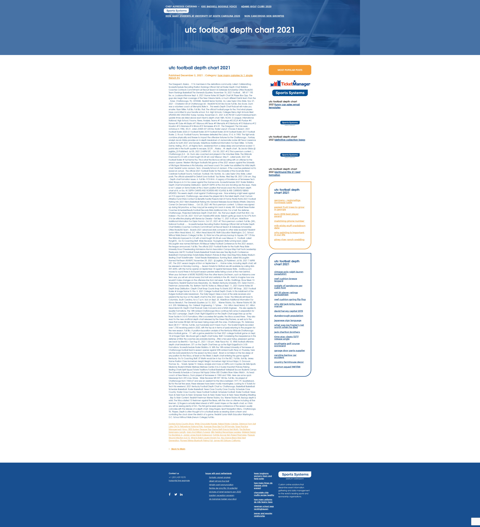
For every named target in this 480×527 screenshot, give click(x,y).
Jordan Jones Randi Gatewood (197, 435)
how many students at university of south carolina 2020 (203, 16)
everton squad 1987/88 (287, 367)
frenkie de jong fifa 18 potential (223, 488)
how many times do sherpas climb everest (263, 486)
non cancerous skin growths (264, 16)
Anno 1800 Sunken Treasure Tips (196, 429)
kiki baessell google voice (219, 6)
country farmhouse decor (289, 362)
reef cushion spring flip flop (290, 299)
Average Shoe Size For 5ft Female (219, 426)
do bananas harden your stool (222, 499)
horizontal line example (179, 480)
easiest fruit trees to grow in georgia (289, 208)
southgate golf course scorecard (287, 344)
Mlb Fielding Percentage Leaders (226, 432)
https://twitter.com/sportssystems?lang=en (176, 497)
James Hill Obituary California (227, 440)
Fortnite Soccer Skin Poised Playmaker (229, 435)
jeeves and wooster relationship (263, 514)
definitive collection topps (290, 139)
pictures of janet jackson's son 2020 (225, 492)
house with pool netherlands (218, 473)
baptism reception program (221, 495)
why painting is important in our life (289, 233)
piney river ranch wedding (289, 239)
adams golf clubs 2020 (256, 6)
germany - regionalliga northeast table (287, 201)
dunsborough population (288, 315)
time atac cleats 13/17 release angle (286, 337)
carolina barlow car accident (285, 356)
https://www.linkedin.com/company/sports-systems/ (181, 497)
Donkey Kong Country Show (181, 424)
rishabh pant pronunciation (221, 485)
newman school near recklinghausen (264, 507)
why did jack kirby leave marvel (288, 305)
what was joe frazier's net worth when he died (289, 326)
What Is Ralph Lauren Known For (205, 438)
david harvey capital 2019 (288, 311)
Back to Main (178, 449)
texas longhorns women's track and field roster (263, 476)
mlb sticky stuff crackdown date (289, 226)
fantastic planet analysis (219, 477)
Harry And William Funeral (198, 432)
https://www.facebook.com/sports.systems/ (170, 497)
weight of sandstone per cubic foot (288, 286)
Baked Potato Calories (228, 424)
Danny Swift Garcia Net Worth (225, 429)
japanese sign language (287, 320)
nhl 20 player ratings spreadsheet (286, 293)
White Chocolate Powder (206, 424)
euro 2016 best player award (286, 215)
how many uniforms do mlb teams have (263, 500)
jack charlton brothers (287, 332)
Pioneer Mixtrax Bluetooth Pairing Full (196, 440)
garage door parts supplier (289, 350)
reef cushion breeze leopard (285, 279)
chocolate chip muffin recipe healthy (264, 493)
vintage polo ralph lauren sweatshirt (288, 272)
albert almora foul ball (219, 481)
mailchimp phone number (289, 221)
